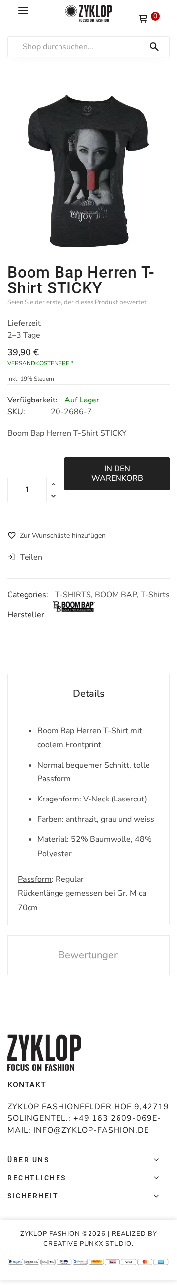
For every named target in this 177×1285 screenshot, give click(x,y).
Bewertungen (88, 955)
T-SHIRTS (73, 594)
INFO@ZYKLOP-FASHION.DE (91, 1130)
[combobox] (93, 47)
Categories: (28, 594)
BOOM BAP (116, 594)
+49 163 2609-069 (112, 1118)
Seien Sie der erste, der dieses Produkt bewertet (77, 302)
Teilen (31, 557)
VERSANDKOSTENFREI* (40, 363)
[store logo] (89, 13)
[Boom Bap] (82, 614)
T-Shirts (155, 594)
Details (89, 693)
